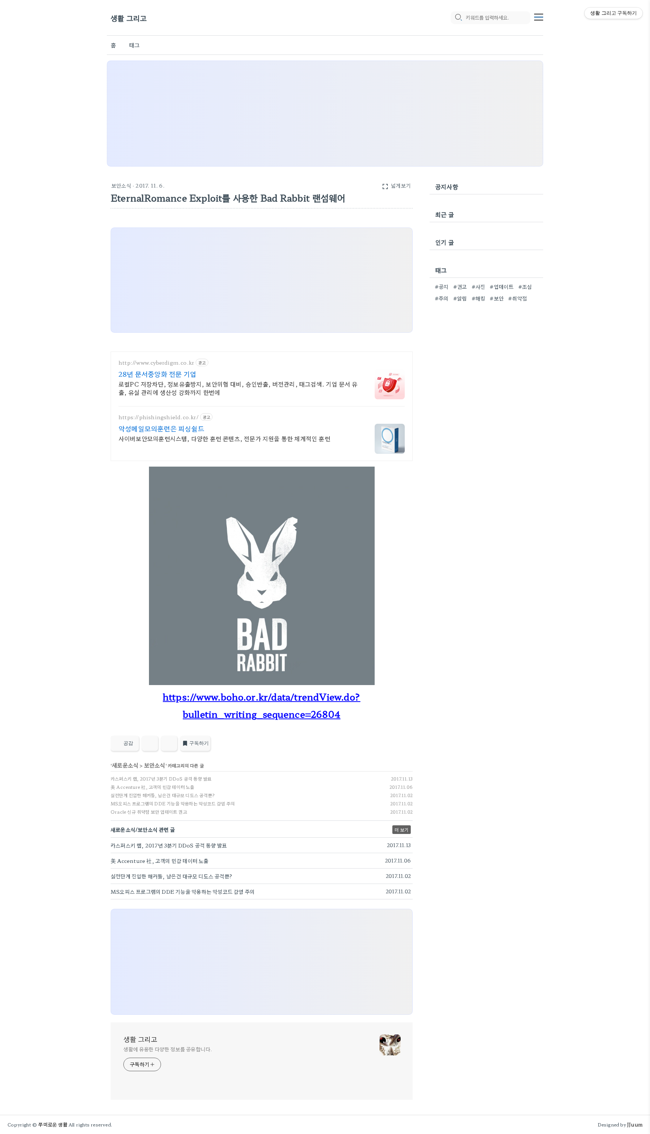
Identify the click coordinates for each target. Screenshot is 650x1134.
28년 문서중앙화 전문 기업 (157, 373)
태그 (134, 45)
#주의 (442, 298)
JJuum (634, 1124)
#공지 (442, 286)
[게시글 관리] (169, 743)
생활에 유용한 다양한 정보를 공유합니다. (167, 1049)
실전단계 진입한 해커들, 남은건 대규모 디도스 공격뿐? (163, 795)
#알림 (460, 298)
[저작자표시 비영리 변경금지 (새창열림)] (402, 746)
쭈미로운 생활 (52, 1124)
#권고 (460, 286)
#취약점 (517, 298)
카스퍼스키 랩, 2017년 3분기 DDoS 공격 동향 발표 (161, 778)
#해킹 (479, 298)
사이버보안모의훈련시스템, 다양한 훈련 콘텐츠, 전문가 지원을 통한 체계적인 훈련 (224, 438)
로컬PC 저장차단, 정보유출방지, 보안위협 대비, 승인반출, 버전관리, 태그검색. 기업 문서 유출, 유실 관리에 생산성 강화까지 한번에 (238, 387)
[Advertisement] (325, 113)
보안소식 (121, 185)
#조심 (525, 286)
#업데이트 (501, 286)
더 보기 (402, 829)
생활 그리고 (129, 18)
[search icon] (458, 17)
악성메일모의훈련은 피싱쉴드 (161, 428)
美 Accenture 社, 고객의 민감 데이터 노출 (152, 787)
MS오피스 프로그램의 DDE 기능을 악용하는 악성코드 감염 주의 (173, 803)
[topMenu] (538, 16)
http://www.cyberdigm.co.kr (156, 362)
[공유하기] (150, 743)
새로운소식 (125, 765)
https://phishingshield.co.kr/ (158, 417)
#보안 (497, 298)
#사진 (479, 286)
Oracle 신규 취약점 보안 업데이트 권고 (149, 811)
